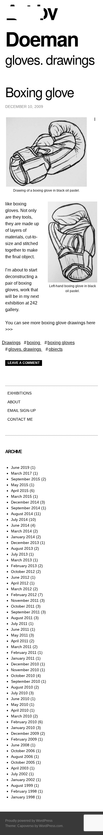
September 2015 (25, 479)
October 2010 (23, 675)
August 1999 (22, 785)
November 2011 (25, 600)
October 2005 (23, 762)
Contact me (20, 419)
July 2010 (19, 693)
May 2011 (19, 635)
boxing (33, 342)
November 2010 (25, 670)
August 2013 (22, 548)
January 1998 (23, 797)
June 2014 (20, 525)
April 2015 (20, 490)
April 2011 (19, 641)
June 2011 (20, 629)
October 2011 (23, 606)
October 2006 (23, 751)
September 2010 (25, 681)
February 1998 (24, 791)
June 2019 (20, 467)
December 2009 (25, 733)
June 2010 (20, 699)
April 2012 (20, 583)
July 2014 (19, 519)
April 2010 (20, 710)
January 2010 (23, 727)
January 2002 (23, 779)
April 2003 (20, 768)
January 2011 (23, 658)
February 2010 (24, 722)
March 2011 (21, 646)
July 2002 (19, 774)
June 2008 (20, 745)
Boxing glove (39, 91)
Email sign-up (21, 410)
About (14, 402)
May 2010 (19, 704)
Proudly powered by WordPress (28, 821)
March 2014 (21, 531)
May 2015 (19, 485)
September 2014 (25, 508)
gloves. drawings (24, 349)
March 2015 (21, 496)
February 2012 (24, 594)
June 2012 (20, 577)
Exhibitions (19, 393)
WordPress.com (51, 826)
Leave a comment (24, 363)
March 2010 (21, 716)
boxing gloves (61, 342)
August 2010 (22, 687)
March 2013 (21, 560)
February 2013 (24, 566)
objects (56, 349)
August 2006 (22, 756)
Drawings (11, 342)
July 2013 (19, 554)
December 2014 (25, 502)
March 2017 (21, 473)
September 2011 (25, 612)
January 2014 (23, 537)
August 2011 (22, 618)
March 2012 (21, 589)
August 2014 (22, 514)
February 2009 (24, 739)
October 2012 (23, 571)
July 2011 (19, 623)
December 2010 (25, 664)
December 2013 (25, 542)
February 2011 (24, 652)
